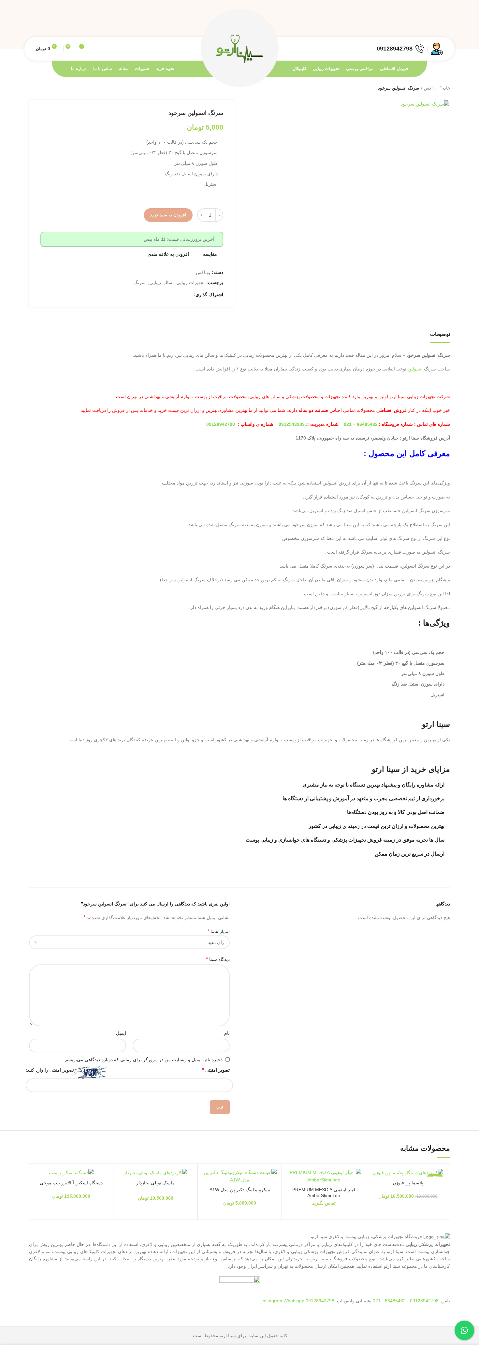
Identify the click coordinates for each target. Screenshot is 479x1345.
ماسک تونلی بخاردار (155, 1182)
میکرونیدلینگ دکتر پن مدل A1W (240, 1189)
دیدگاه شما (218, 959)
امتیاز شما (218, 931)
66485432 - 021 (389, 1300)
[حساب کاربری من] (437, 48)
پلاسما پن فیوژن (408, 1182)
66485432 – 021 (361, 424)
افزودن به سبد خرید (168, 214)
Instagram (272, 1300)
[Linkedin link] (417, 24)
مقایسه (210, 254)
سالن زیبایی (161, 282)
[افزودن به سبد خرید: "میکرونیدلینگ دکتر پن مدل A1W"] (207, 1194)
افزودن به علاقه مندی (168, 254)
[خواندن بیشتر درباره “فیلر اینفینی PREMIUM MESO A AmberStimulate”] (291, 1194)
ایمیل (121, 1033)
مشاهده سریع (291, 1208)
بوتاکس (203, 272)
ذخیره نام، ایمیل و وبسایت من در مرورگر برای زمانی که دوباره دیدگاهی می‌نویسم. (143, 1059)
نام (227, 1033)
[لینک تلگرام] (410, 24)
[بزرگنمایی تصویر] (437, 94)
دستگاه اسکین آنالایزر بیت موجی (71, 1182)
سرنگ (140, 282)
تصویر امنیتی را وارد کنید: (50, 1070)
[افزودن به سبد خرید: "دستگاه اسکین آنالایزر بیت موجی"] (39, 1194)
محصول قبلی (45, 88)
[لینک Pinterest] (424, 24)
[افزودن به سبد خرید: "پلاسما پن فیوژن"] (376, 1194)
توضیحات (440, 334)
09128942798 (220, 424)
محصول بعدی (32, 88)
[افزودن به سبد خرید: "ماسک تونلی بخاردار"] (123, 1194)
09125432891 (293, 424)
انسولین (415, 368)
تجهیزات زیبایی (190, 282)
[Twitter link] (432, 24)
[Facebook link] (439, 24)
